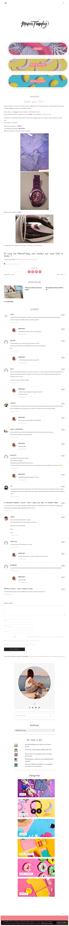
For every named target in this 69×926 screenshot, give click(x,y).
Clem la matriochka (16, 429)
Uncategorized (34, 96)
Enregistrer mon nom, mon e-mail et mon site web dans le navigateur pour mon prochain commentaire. (29, 636)
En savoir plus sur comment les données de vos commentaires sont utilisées (47, 656)
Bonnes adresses (38, 81)
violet (19, 264)
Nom (5, 620)
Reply (63, 314)
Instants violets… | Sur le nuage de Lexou (18, 588)
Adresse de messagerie (6, 626)
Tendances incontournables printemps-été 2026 (38, 749)
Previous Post (9, 274)
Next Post (60, 274)
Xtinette (12, 403)
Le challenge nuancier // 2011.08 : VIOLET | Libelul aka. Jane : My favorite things (31, 502)
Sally (12, 369)
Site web (6, 631)
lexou (12, 314)
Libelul (12, 517)
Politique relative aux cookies (47, 923)
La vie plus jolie (8, 301)
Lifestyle (23, 814)
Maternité (23, 893)
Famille (22, 794)
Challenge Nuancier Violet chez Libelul (27, 259)
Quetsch (12, 340)
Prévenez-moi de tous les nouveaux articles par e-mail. (21, 644)
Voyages (37, 48)
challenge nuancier (11, 264)
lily (11, 486)
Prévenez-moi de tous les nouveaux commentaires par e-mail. (23, 640)
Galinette (13, 455)
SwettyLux (13, 541)
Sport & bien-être (38, 64)
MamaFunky (21, 328)
